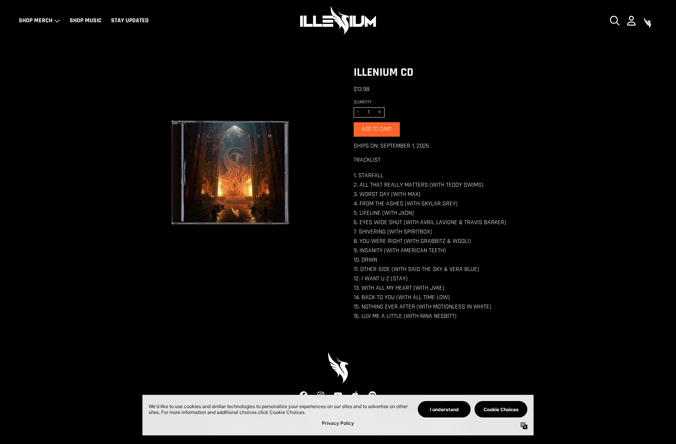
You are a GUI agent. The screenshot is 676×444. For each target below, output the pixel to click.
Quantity (363, 102)
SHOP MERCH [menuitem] (35, 21)
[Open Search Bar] (614, 20)
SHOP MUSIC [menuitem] (86, 21)
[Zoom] (230, 174)
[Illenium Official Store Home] (338, 20)
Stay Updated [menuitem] (130, 21)
